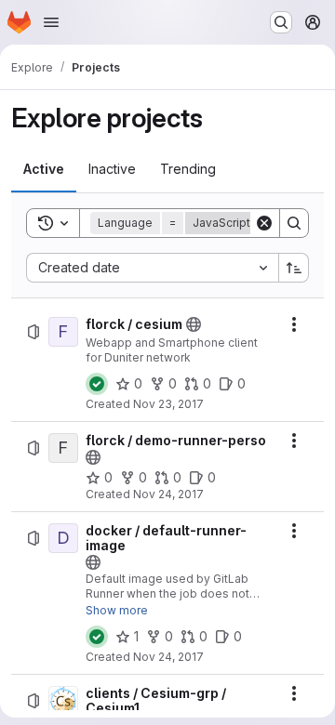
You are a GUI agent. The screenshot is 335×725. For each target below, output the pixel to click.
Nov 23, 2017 (168, 404)
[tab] (43, 169)
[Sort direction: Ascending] (294, 268)
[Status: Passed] (97, 384)
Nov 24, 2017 (168, 494)
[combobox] (152, 268)
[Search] (294, 223)
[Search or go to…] (281, 22)
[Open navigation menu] (51, 22)
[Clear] (264, 223)
